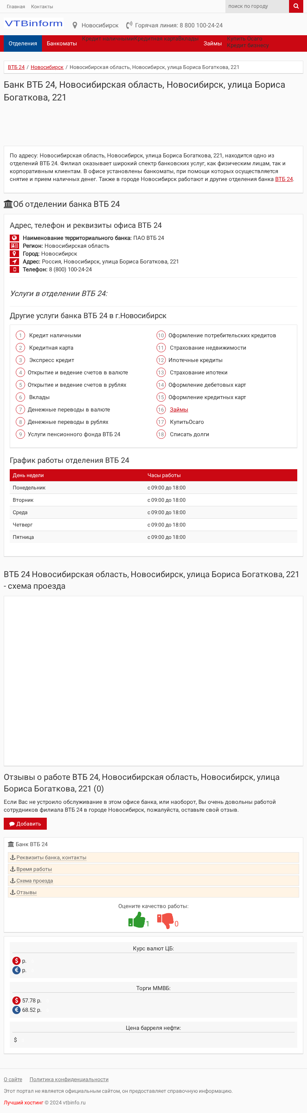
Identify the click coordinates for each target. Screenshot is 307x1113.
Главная (16, 6)
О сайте (13, 1079)
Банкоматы (62, 43)
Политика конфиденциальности (69, 1079)
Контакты (42, 6)
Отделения (23, 43)
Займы (213, 43)
